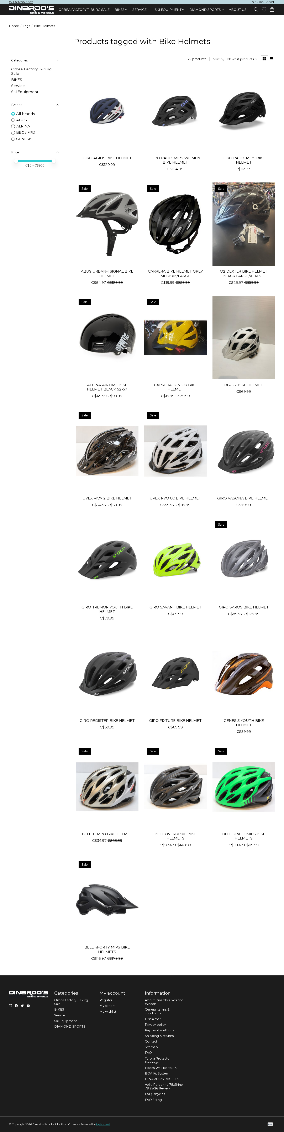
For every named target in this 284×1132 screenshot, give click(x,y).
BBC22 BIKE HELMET (243, 385)
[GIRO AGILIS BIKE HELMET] (107, 110)
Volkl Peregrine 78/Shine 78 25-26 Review (164, 1086)
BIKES (16, 79)
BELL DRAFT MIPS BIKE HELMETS (243, 836)
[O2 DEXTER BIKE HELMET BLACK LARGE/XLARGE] (243, 224)
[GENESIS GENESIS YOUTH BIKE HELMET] (243, 673)
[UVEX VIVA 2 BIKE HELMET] (107, 450)
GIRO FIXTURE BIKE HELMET (175, 720)
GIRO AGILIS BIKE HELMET (107, 158)
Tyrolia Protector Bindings (158, 1060)
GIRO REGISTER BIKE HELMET (107, 720)
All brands (25, 113)
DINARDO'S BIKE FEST (163, 1079)
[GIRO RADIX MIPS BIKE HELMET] (243, 110)
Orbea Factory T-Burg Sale (84, 10)
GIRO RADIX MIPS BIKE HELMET (244, 160)
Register (106, 1000)
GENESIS (24, 139)
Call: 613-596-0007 (21, 2)
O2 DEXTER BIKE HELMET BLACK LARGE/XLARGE (243, 273)
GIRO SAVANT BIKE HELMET (175, 607)
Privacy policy (155, 1025)
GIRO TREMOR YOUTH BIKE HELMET (107, 609)
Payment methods (159, 1030)
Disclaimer (153, 1019)
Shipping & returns (159, 1036)
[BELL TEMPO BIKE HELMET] (107, 786)
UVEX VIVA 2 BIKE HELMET (107, 498)
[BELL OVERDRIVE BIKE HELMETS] (175, 786)
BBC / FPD (25, 132)
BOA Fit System (157, 1073)
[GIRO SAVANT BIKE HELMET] (175, 559)
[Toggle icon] (256, 9)
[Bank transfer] (270, 1124)
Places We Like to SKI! (161, 1068)
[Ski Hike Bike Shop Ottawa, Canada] (31, 10)
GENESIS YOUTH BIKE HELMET (244, 722)
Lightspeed (103, 1124)
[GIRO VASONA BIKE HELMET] (243, 450)
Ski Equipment (24, 91)
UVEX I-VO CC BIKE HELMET (175, 498)
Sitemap (151, 1047)
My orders (107, 1006)
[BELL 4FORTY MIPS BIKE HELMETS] (107, 900)
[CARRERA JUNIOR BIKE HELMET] (175, 337)
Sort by (218, 59)
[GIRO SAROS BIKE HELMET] (243, 559)
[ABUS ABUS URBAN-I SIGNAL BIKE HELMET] (107, 224)
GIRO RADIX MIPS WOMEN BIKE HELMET (175, 160)
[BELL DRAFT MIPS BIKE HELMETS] (243, 786)
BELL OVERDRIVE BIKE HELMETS (175, 836)
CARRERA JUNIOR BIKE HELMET (175, 387)
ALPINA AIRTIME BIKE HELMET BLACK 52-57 (107, 387)
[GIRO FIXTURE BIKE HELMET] (175, 673)
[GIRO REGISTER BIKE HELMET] (107, 673)
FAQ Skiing (153, 1100)
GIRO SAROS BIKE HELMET (244, 607)
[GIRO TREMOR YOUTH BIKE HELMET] (107, 559)
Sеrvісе (18, 85)
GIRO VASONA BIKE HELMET (243, 498)
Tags (26, 26)
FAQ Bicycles (155, 1094)
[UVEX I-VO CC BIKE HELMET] (175, 450)
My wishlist (108, 1011)
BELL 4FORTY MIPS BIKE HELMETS (107, 949)
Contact (151, 1041)
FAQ (148, 1053)
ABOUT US (238, 10)
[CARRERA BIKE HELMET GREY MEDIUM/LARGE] (175, 224)
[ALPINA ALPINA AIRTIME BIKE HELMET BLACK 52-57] (107, 337)
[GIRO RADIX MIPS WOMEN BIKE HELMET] (175, 110)
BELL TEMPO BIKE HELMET (107, 834)
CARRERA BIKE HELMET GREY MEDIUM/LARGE (175, 273)
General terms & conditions (157, 1011)
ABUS (21, 120)
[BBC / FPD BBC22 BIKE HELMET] (243, 337)
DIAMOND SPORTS (69, 1026)
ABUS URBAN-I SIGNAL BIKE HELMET (107, 273)
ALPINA (23, 126)
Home (14, 26)
